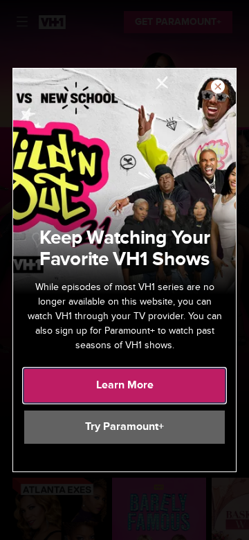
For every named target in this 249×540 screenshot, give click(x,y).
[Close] (218, 87)
